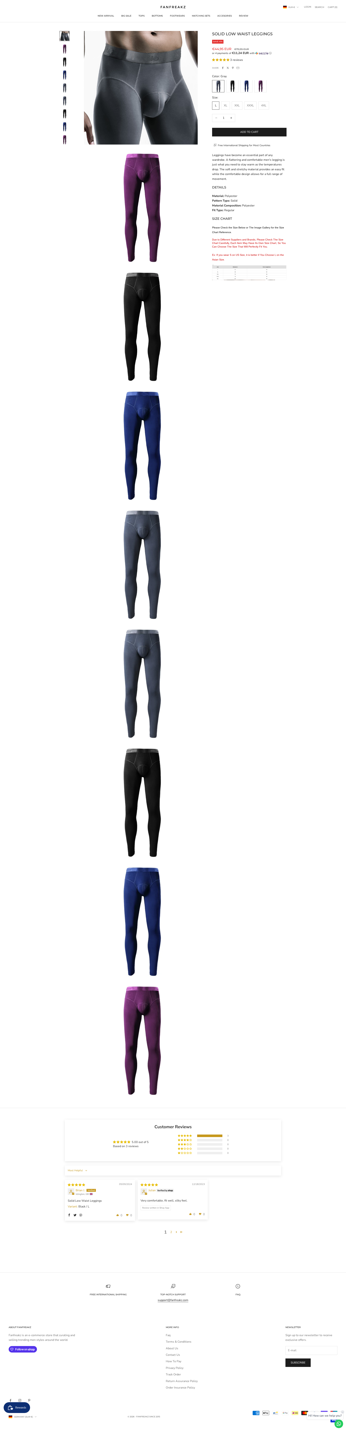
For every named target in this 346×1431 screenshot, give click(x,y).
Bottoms (157, 15)
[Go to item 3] (64, 62)
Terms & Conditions (178, 1342)
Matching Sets (201, 15)
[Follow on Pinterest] (29, 1400)
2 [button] (171, 1232)
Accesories (224, 15)
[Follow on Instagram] (20, 1400)
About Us (172, 1348)
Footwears (177, 15)
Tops (142, 15)
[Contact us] (338, 1423)
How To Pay (173, 1361)
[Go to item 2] (64, 49)
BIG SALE (126, 15)
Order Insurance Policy (180, 1388)
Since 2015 (154, 1416)
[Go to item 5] (64, 88)
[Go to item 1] (64, 36)
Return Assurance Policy (182, 1381)
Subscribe (298, 1362)
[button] (249, 53)
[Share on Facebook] (222, 67)
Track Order (173, 1374)
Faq (168, 1335)
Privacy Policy (174, 1368)
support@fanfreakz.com (173, 1300)
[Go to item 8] (64, 127)
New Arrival (106, 15)
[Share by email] (237, 67)
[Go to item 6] (64, 101)
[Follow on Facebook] (10, 1400)
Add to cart (249, 132)
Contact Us (173, 1355)
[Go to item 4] (64, 75)
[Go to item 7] (64, 114)
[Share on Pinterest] (232, 67)
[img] (76, 1185)
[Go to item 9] (64, 140)
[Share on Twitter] (227, 67)
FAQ (238, 1294)
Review (243, 15)
